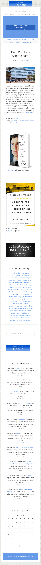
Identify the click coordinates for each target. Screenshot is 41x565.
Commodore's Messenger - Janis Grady (20, 308)
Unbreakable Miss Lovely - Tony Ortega (20, 289)
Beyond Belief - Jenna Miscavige (20, 301)
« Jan (19, 546)
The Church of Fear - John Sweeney (20, 292)
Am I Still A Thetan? (24, 403)
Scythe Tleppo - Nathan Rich (20, 313)
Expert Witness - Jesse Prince (20, 315)
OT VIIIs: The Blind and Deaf (24, 447)
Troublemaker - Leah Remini (20, 273)
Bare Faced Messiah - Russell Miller (20, 280)
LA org (29, 120)
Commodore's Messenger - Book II (20, 311)
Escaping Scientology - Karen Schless (20, 306)
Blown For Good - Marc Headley (20, 285)
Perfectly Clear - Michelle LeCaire (20, 318)
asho (18, 120)
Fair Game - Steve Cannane (20, 294)
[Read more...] (30, 112)
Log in (32, 556)
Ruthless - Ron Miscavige (20, 275)
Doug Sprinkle (23, 120)
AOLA (15, 120)
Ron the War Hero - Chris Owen (20, 320)
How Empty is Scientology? (20, 54)
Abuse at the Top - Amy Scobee (20, 287)
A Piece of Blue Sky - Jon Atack (20, 299)
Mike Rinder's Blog (20, 27)
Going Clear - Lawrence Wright (20, 278)
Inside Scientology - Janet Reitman (20, 297)
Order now (9, 170)
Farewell (17, 368)
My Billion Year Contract (20, 304)
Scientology (16, 118)
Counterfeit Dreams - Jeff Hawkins (20, 282)
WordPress (27, 556)
